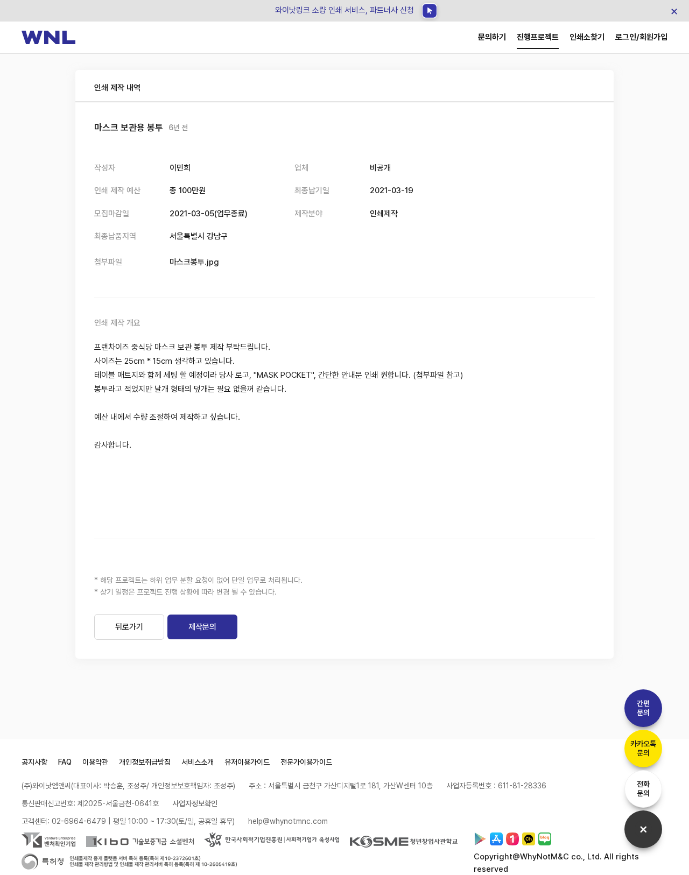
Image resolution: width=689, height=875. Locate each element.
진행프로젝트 (538, 37)
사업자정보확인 (194, 803)
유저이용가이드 (247, 762)
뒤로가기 (129, 627)
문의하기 (492, 37)
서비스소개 (197, 762)
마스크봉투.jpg (194, 262)
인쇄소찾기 (587, 37)
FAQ (65, 762)
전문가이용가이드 (306, 762)
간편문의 (643, 708)
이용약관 (95, 762)
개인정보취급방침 (145, 762)
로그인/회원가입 (641, 37)
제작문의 (202, 627)
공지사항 (34, 762)
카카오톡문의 (643, 748)
